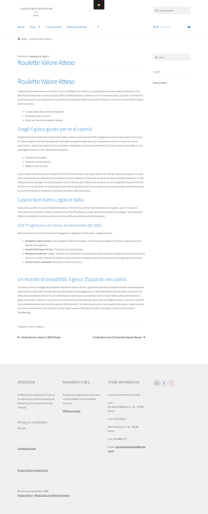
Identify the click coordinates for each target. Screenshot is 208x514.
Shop (33, 26)
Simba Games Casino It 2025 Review (41, 337)
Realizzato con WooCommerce (52, 495)
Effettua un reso (71, 411)
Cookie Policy (40, 470)
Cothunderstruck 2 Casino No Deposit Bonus (117, 337)
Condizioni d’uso (27, 448)
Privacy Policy (160, 82)
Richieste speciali (77, 26)
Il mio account (54, 26)
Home (21, 26)
